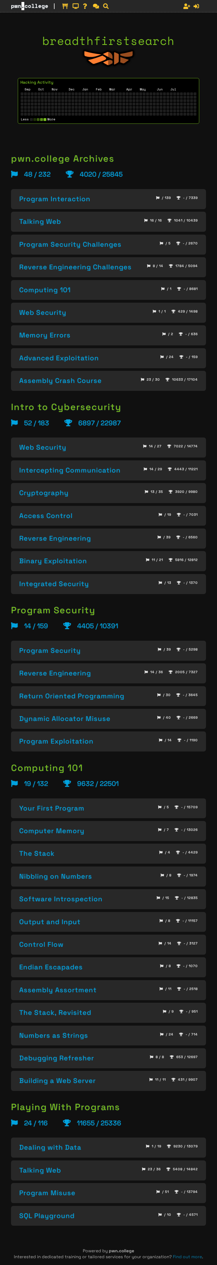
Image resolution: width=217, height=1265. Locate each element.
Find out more (187, 1256)
